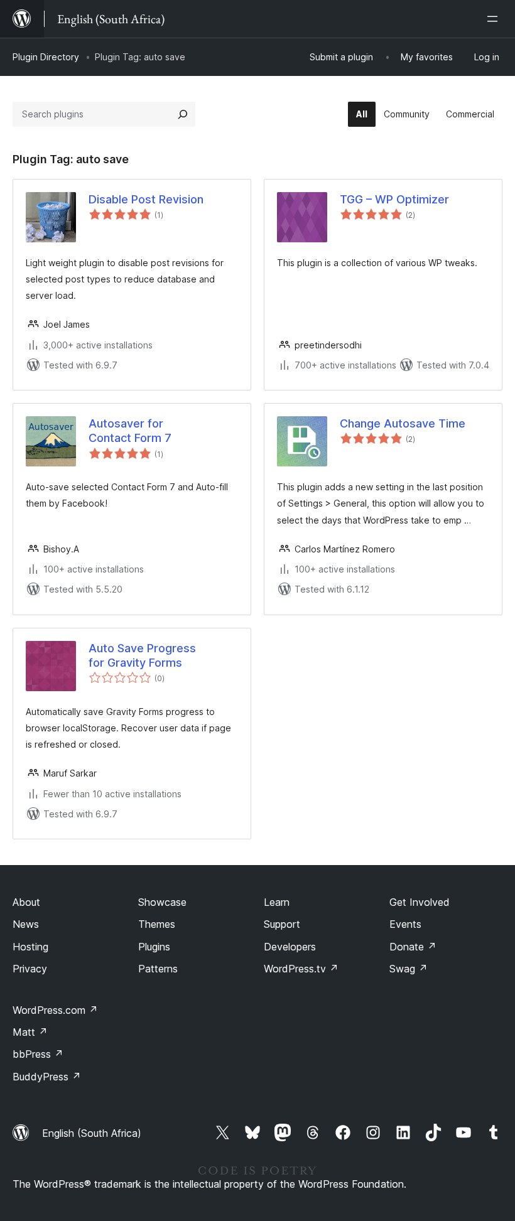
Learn (277, 902)
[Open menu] (495, 19)
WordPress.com (55, 1010)
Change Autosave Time (402, 423)
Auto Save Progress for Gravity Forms (142, 655)
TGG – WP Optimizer (394, 199)
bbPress (38, 1054)
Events (405, 924)
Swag (408, 968)
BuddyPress (47, 1076)
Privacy (30, 968)
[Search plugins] (182, 114)
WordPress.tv (301, 968)
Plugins (154, 946)
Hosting (30, 946)
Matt (30, 1032)
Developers (290, 946)
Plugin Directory (46, 56)
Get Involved (419, 902)
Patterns (158, 968)
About (26, 902)
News (26, 924)
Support (282, 924)
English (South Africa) (91, 1133)
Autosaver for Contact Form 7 (130, 430)
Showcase (162, 902)
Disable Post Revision (146, 199)
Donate (412, 946)
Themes (156, 924)
